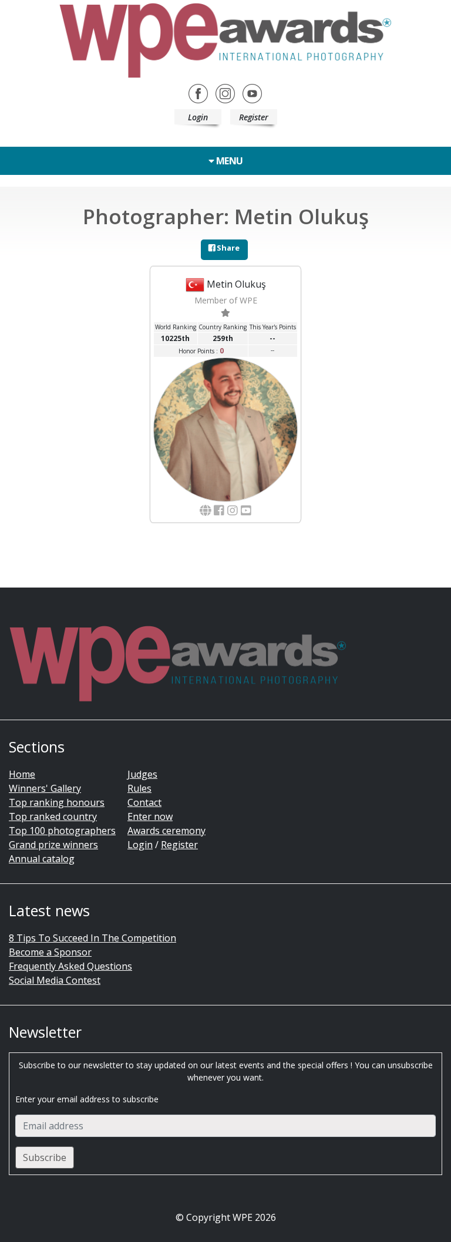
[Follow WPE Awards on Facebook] (198, 92)
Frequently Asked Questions (70, 966)
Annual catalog (42, 858)
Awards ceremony (166, 830)
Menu (228, 160)
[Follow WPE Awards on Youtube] (252, 92)
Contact (144, 802)
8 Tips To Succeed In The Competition (92, 938)
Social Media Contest (54, 980)
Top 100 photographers (62, 830)
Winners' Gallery (45, 788)
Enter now (150, 816)
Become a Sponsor (50, 952)
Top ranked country (53, 816)
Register (253, 117)
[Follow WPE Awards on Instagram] (225, 92)
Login (198, 117)
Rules (139, 788)
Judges (142, 774)
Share (227, 247)
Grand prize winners (53, 844)
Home (22, 774)
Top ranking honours (57, 802)
